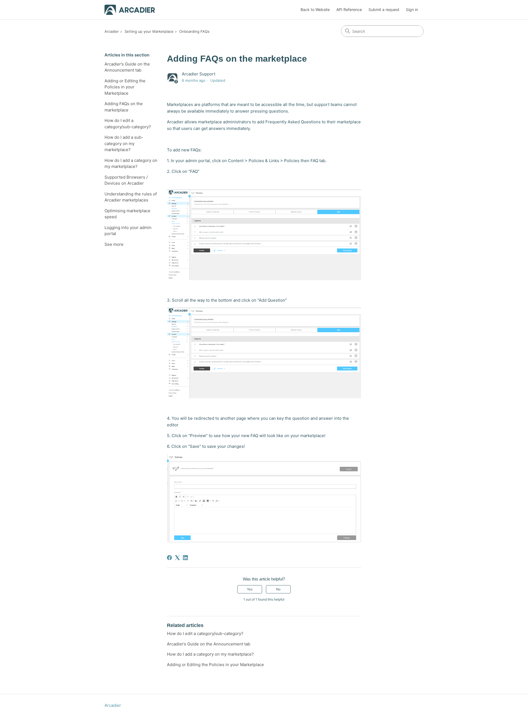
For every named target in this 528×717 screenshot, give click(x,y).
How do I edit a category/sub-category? (128, 123)
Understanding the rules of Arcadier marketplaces (131, 197)
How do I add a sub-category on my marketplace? (124, 143)
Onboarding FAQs (194, 31)
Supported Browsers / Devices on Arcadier (126, 180)
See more (114, 244)
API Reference (349, 9)
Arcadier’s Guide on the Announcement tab (127, 67)
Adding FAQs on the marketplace (124, 107)
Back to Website (315, 9)
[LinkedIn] (185, 557)
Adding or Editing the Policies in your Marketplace (125, 87)
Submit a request (384, 9)
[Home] (130, 10)
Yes (249, 589)
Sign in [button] (412, 9)
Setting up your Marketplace (149, 31)
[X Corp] (177, 557)
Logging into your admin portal (128, 230)
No (278, 589)
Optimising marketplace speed (127, 214)
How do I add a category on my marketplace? (131, 163)
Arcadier (112, 31)
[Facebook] (169, 557)
